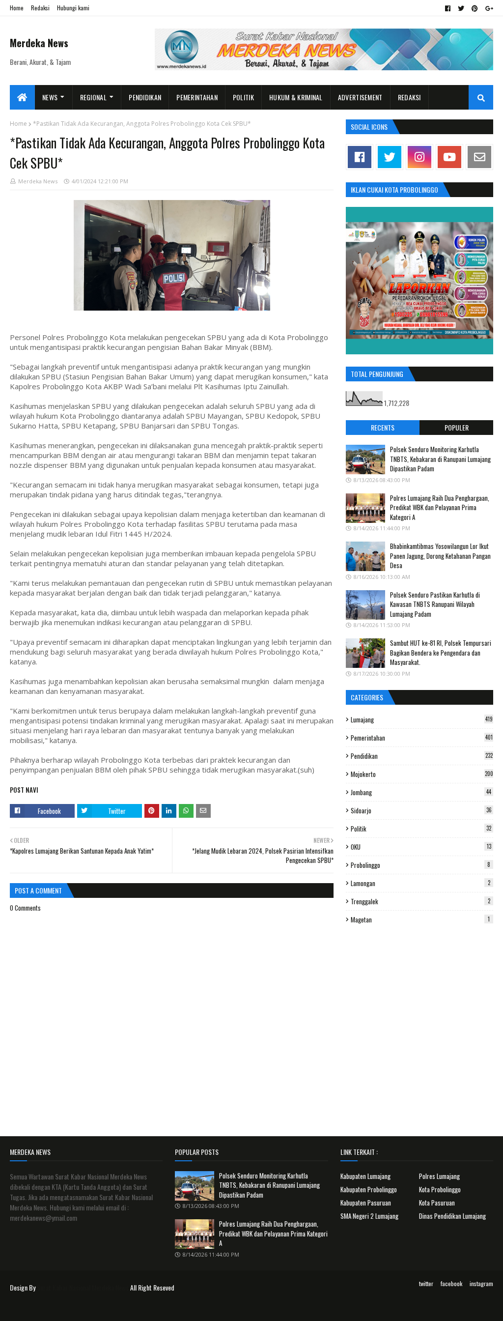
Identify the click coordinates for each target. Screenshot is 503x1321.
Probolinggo (420, 865)
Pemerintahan (422, 738)
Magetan (420, 919)
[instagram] (419, 157)
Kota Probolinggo (440, 1189)
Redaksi (40, 7)
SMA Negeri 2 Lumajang (369, 1216)
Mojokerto (422, 774)
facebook (451, 1283)
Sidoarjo (421, 810)
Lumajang (422, 719)
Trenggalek (420, 901)
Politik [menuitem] (243, 97)
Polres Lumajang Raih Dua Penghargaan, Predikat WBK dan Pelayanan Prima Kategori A (439, 507)
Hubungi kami (73, 7)
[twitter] (461, 8)
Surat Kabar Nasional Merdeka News (83, 1287)
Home (17, 7)
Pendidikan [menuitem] (145, 97)
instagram (481, 1283)
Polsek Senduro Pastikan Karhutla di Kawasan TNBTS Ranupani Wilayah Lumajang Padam (435, 604)
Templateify (48, 1307)
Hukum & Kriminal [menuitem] (296, 97)
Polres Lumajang (439, 1176)
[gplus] (488, 8)
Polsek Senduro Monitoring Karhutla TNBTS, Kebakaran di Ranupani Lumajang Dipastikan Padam (440, 458)
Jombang (421, 792)
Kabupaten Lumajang (365, 1176)
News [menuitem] (49, 97)
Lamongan (420, 883)
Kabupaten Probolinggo (368, 1189)
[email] (479, 157)
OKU (421, 847)
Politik (421, 828)
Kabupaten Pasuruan (365, 1202)
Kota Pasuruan (437, 1202)
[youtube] (449, 157)
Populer (457, 427)
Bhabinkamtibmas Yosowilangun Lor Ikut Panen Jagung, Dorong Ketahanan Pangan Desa (440, 555)
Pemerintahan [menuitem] (197, 97)
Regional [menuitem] (93, 97)
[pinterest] (474, 8)
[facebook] (448, 8)
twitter (426, 1283)
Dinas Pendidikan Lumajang (452, 1216)
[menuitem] (22, 97)
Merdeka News (39, 42)
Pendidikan (422, 756)
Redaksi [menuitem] (409, 97)
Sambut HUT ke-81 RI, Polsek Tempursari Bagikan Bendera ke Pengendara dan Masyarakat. (440, 652)
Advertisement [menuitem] (360, 97)
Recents (382, 427)
